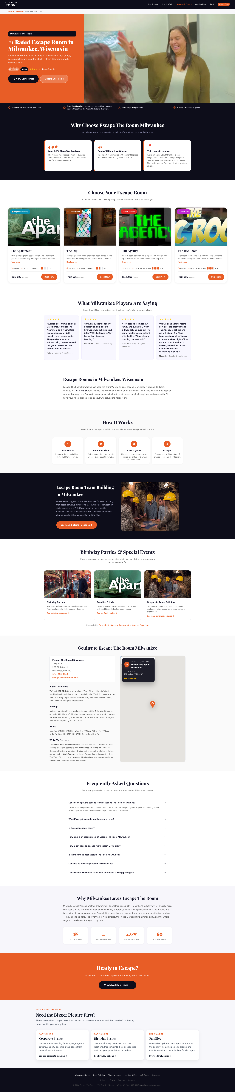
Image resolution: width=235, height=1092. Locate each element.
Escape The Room (15, 11)
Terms (112, 1080)
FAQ (212, 4)
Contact (131, 1080)
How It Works (167, 4)
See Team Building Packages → (76, 525)
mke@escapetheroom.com (65, 677)
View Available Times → (117, 985)
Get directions (130, 678)
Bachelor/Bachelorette (120, 625)
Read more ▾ (16, 262)
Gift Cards (144, 1075)
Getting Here (200, 4)
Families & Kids (130, 1075)
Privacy (103, 1080)
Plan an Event (224, 4)
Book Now (49, 277)
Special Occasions (140, 625)
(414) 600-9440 (60, 674)
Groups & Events (184, 4)
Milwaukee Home (82, 1075)
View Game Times (25, 78)
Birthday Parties (114, 1075)
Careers (121, 1080)
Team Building (99, 1075)
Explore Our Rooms (54, 78)
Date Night (104, 625)
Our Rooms (153, 4)
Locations (156, 1075)
